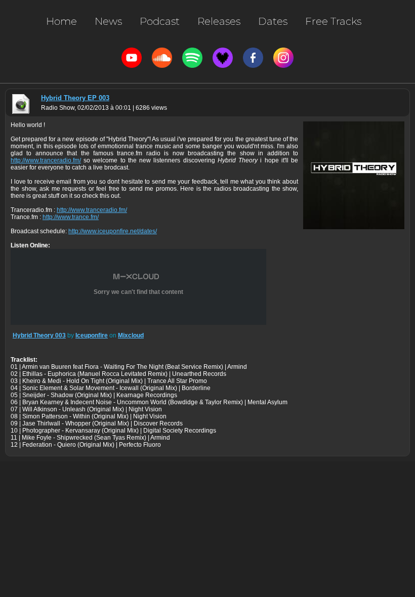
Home (61, 21)
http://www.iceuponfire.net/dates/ (112, 231)
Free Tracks (333, 21)
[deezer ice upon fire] (223, 58)
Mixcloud (131, 335)
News (108, 21)
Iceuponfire (91, 335)
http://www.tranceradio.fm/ (46, 160)
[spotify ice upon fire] (192, 58)
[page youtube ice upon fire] (131, 58)
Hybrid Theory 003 (39, 335)
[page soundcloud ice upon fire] (162, 58)
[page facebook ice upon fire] (253, 58)
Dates (272, 21)
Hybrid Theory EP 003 (75, 98)
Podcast (160, 21)
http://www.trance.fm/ (71, 217)
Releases (218, 21)
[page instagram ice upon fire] (283, 58)
